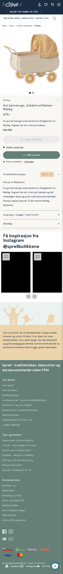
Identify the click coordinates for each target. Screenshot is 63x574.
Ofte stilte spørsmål (14, 520)
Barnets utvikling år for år (17, 470)
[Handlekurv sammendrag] (52, 4)
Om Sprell (7, 385)
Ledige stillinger (11, 425)
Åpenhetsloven (10, 415)
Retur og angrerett (13, 500)
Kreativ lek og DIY (12, 465)
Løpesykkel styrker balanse (17, 440)
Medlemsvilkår (10, 505)
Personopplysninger (13, 510)
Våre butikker (10, 390)
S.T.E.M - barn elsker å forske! (19, 445)
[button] (30, 93)
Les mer (7, 129)
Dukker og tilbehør (24, 26)
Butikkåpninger (10, 395)
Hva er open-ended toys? (16, 450)
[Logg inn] (39, 4)
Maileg (38, 26)
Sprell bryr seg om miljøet (17, 405)
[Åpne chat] (55, 566)
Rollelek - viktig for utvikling (18, 455)
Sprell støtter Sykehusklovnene (19, 410)
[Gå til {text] (4, 532)
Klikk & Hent (9, 515)
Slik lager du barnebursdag (17, 460)
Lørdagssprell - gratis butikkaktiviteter (24, 400)
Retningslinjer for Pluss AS (17, 420)
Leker (11, 26)
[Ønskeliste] (46, 4)
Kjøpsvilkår (8, 490)
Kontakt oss (9, 485)
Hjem (4, 26)
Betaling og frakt (12, 495)
